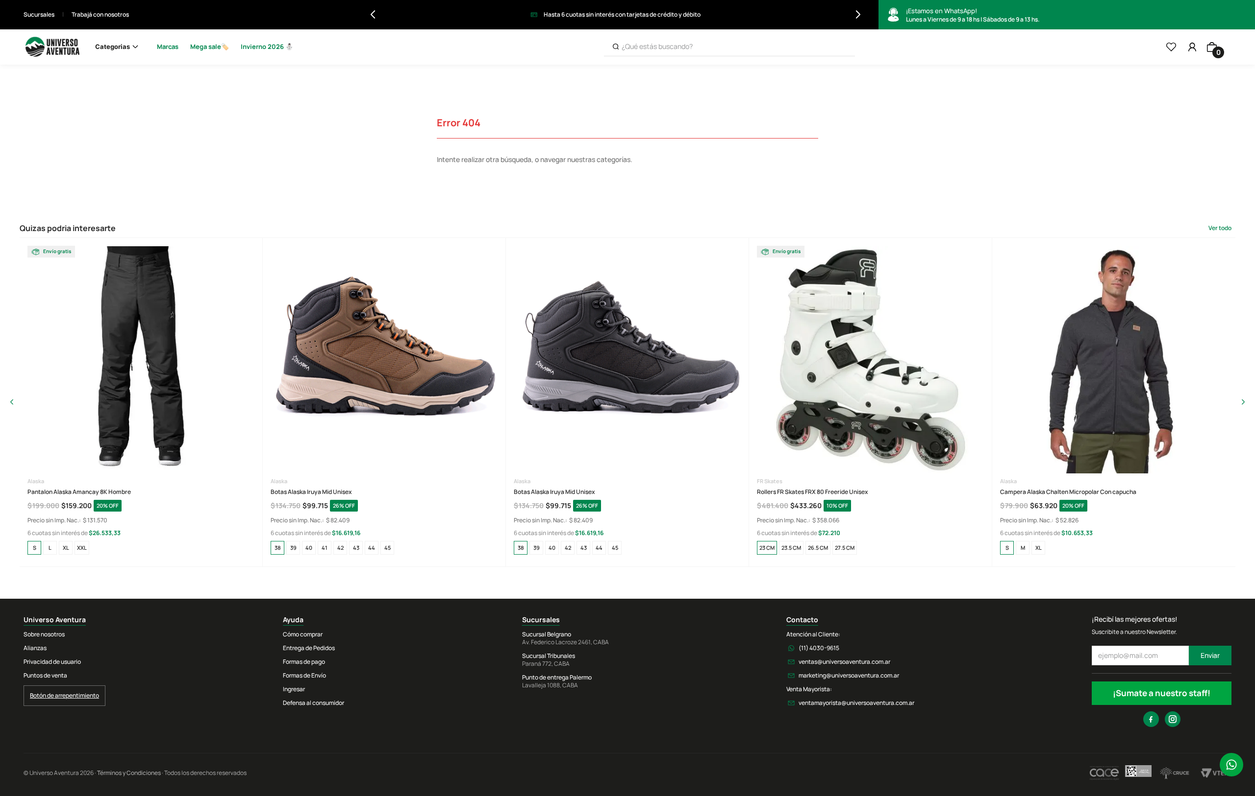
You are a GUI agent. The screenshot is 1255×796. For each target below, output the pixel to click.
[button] (34, 548)
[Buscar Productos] (616, 47)
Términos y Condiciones (129, 773)
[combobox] (729, 47)
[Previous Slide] (373, 14)
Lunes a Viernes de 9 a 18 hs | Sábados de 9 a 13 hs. (972, 15)
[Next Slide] (858, 14)
